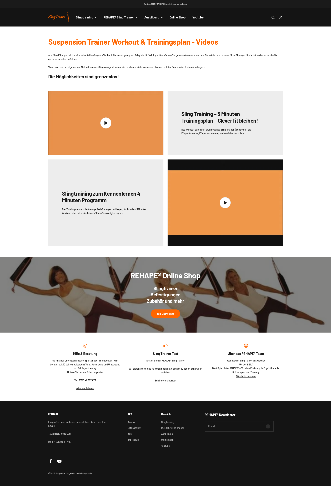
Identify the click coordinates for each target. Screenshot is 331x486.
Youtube (198, 17)
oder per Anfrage (85, 388)
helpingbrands (85, 473)
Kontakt (132, 422)
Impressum (133, 439)
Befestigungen (165, 294)
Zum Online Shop (165, 313)
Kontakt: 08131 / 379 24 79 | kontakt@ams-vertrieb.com (165, 4)
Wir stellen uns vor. (245, 376)
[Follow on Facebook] (50, 461)
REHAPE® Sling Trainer (118, 17)
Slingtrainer (165, 288)
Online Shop (177, 17)
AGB (130, 433)
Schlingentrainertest (165, 380)
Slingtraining (84, 17)
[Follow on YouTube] (59, 461)
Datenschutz (134, 427)
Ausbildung (151, 17)
